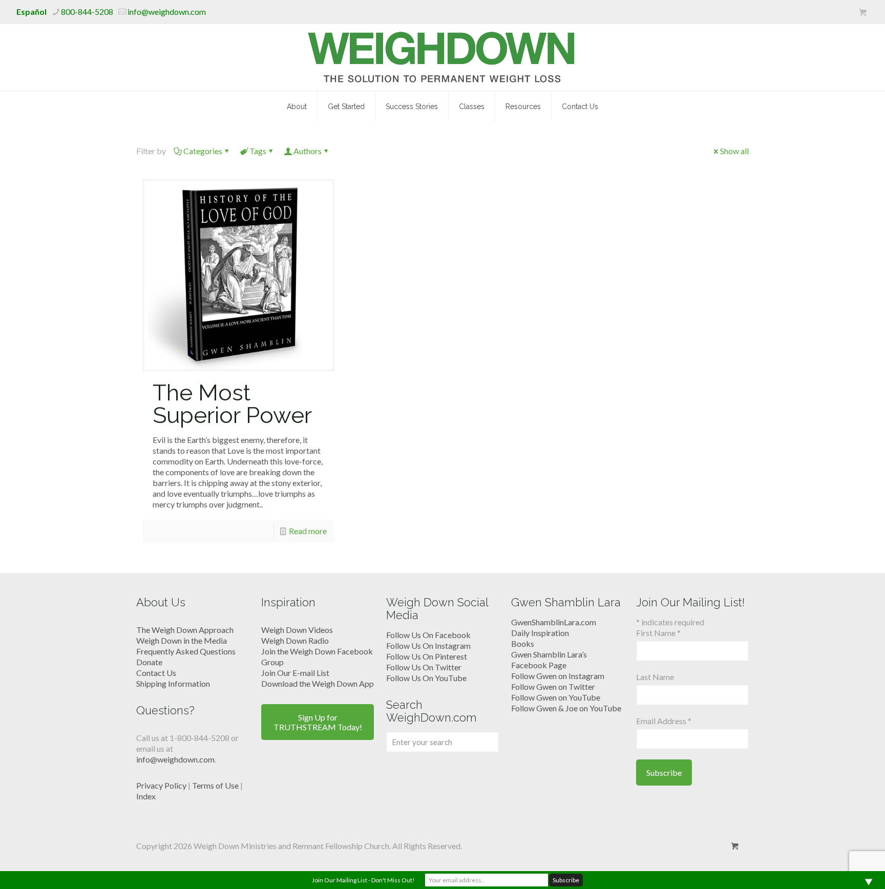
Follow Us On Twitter (423, 667)
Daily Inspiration (540, 633)
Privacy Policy (161, 785)
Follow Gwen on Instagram (557, 676)
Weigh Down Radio (295, 640)
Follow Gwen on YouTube (555, 697)
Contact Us (156, 673)
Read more (308, 531)
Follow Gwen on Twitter (553, 686)
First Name (658, 633)
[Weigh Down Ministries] (442, 57)
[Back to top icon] (836, 868)
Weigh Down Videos (297, 629)
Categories (202, 151)
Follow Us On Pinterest (426, 656)
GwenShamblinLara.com (553, 622)
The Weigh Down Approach (185, 629)
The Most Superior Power (232, 403)
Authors (307, 151)
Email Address (663, 721)
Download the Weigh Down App (317, 683)
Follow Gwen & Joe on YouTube (566, 708)
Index (146, 796)
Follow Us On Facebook (428, 635)
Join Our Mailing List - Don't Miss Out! (363, 880)
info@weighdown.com (167, 11)
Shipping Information (173, 683)
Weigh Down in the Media (181, 640)
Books (522, 643)
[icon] (863, 12)
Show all (734, 151)
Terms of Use (215, 785)
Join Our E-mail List (295, 673)
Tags (257, 151)
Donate (149, 662)
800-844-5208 (87, 11)
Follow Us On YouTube (426, 678)
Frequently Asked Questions (186, 651)
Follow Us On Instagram (428, 645)
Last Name (655, 677)
